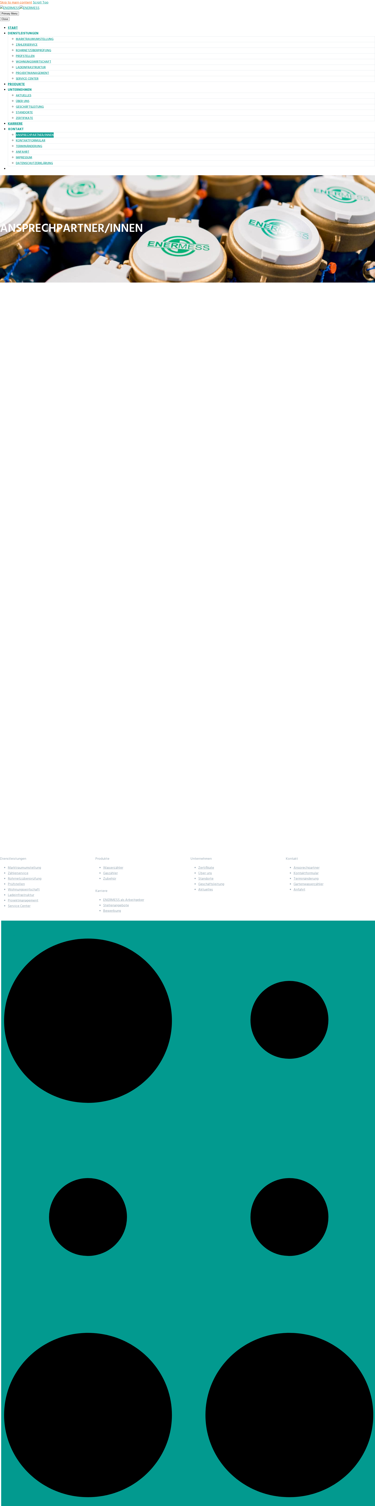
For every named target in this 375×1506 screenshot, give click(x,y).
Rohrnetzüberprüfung (33, 50)
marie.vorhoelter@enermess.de (28, 746)
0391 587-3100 (17, 384)
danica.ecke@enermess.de (24, 553)
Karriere (15, 123)
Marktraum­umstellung (35, 39)
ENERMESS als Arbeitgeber (123, 900)
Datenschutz (13, 936)
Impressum (24, 157)
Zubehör (109, 879)
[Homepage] (19, 8)
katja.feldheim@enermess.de (26, 612)
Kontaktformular (30, 140)
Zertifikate (24, 118)
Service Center (27, 78)
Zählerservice (27, 44)
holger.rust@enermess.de (23, 583)
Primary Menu (9, 13)
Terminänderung (29, 146)
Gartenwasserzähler (308, 884)
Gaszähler (110, 873)
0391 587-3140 (17, 635)
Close (5, 19)
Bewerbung (112, 911)
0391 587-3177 (17, 843)
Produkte (16, 84)
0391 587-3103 (17, 606)
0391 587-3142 (17, 547)
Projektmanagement (32, 73)
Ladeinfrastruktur (31, 67)
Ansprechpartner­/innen (35, 135)
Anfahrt (22, 152)
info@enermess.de (18, 390)
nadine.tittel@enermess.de (25, 850)
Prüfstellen (25, 56)
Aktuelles (23, 95)
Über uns (22, 101)
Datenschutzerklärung (34, 163)
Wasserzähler (113, 868)
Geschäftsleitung (30, 106)
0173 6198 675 (17, 576)
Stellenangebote (116, 905)
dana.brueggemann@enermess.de (29, 642)
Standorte (24, 112)
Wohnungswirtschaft (33, 61)
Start (13, 28)
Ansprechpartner (307, 868)
